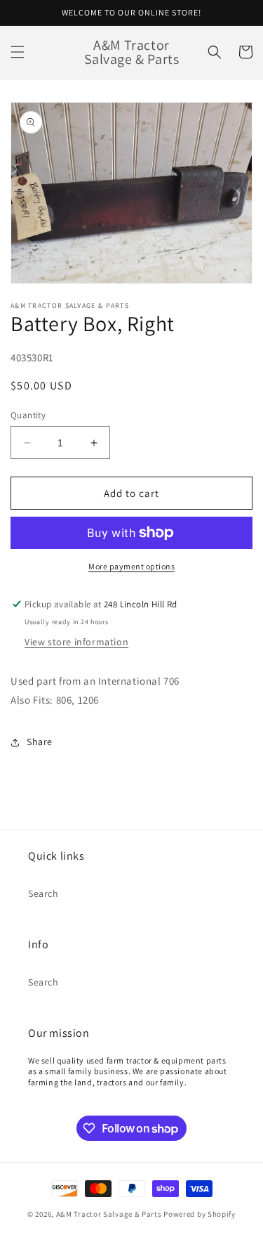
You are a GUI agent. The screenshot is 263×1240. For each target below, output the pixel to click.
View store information (76, 641)
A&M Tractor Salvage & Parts (109, 1214)
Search (43, 893)
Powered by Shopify (199, 1214)
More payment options (131, 566)
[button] (17, 52)
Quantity (28, 415)
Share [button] (40, 741)
